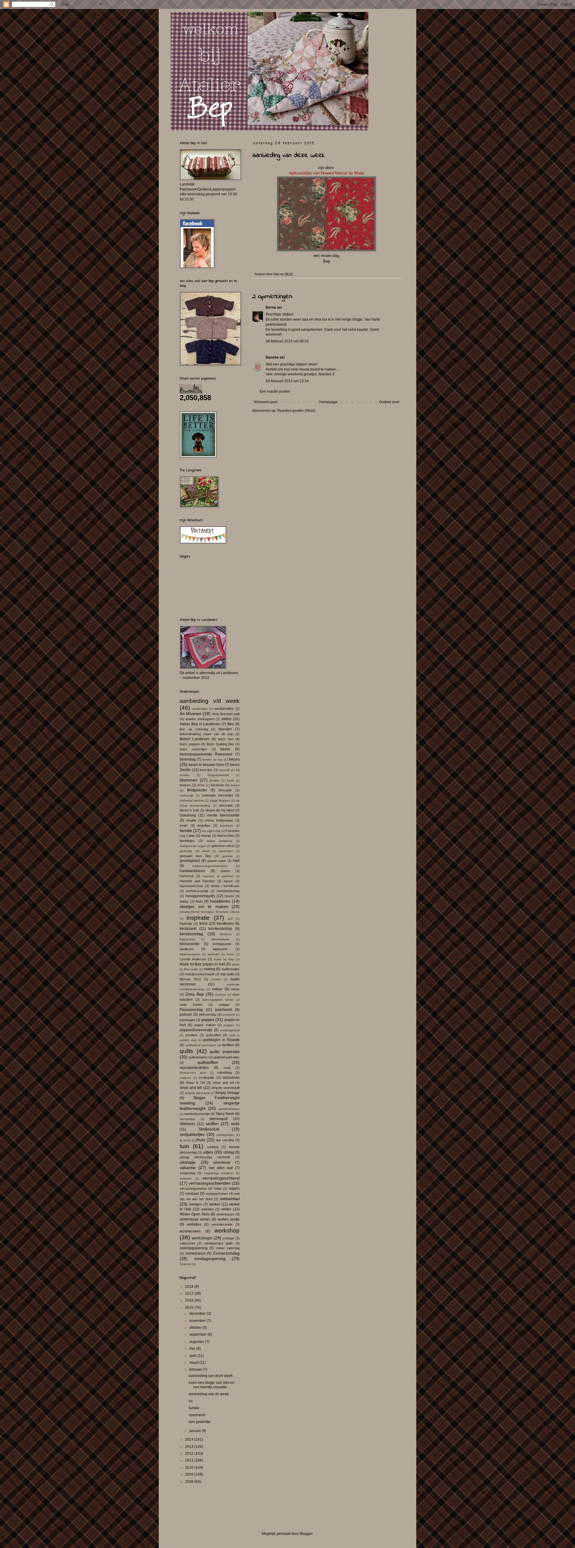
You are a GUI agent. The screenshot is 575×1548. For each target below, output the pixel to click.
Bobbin (215, 780)
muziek (216, 979)
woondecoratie (222, 1224)
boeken (185, 785)
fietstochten (225, 835)
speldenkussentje (197, 1114)
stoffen (212, 1123)
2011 (189, 1460)
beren (225, 749)
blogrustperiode (218, 775)
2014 (189, 1439)
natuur (217, 989)
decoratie (226, 805)
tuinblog (212, 1147)
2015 (189, 1307)
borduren (217, 785)
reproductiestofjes (194, 1068)
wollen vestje (229, 1219)
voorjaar (192, 1194)
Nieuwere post (265, 402)
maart (194, 1362)
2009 (189, 1474)
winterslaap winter (195, 1219)
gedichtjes (226, 851)
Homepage (328, 402)
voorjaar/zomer (217, 1193)
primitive (191, 1035)
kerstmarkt (188, 929)
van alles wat (221, 1168)
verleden (186, 1178)
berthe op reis (213, 759)
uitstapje (188, 1162)
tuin (184, 1146)
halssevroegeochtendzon (210, 866)
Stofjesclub (209, 1129)
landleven (186, 949)
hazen (228, 881)
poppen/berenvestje (196, 1030)
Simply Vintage (227, 1093)
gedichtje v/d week (195, 851)
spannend (197, 1415)
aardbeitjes (200, 708)
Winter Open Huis (194, 1214)
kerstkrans (225, 923)
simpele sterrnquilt (197, 1093)
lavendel (214, 954)
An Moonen (191, 713)
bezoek (225, 770)
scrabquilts (206, 1077)
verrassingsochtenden (210, 1183)
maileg (209, 969)
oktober (195, 1327)
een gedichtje (200, 1422)
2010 (189, 1467)
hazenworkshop (191, 886)
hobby (184, 901)
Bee (230, 724)
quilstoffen (213, 1035)
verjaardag (187, 1173)
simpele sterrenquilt (225, 1088)
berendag (188, 759)
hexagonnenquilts (200, 896)
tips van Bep (225, 1140)
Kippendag (187, 939)
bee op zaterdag (194, 729)
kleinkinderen (220, 939)
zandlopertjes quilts (218, 1243)
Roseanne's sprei (193, 1072)
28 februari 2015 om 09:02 (287, 341)
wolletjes (194, 1224)
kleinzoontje (189, 944)
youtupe (228, 1238)
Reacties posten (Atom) (296, 411)
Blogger (306, 1534)
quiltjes (228, 1045)
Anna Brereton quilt (226, 714)
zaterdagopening (194, 1248)
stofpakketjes (192, 1134)
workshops (202, 1237)
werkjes (195, 1204)
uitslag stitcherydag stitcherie (205, 1157)
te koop (185, 1140)
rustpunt (185, 1077)
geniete (227, 856)
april (193, 1356)
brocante (225, 790)
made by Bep (224, 959)
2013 (189, 1447)
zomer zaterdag (228, 1248)
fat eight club (211, 831)
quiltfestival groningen (200, 1045)
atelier (226, 719)
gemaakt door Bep (195, 856)
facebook (226, 825)
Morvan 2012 (190, 979)
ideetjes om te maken (204, 906)
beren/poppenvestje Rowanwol (206, 754)
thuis (200, 1139)
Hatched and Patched (197, 881)
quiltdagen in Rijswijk (221, 1040)
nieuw (235, 989)
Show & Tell (195, 1082)
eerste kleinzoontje (223, 815)
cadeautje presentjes (217, 795)
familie (186, 830)
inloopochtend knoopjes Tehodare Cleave (210, 911)
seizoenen (231, 1077)
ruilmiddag (224, 1072)
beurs (234, 759)
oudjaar (224, 1004)
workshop (227, 1230)
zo (191, 1401)
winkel (214, 1204)
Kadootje (186, 923)
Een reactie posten (275, 391)
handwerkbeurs (192, 871)
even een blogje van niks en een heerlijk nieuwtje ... (211, 1385)
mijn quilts (227, 974)
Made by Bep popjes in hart (202, 964)
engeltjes (203, 825)
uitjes (208, 1152)
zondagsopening (210, 1258)
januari (195, 1431)
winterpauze (225, 1214)
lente (230, 954)
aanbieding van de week (209, 1394)
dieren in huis (189, 810)
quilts (186, 1051)
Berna (271, 307)
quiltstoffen (207, 1062)
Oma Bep (194, 994)
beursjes (206, 770)
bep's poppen (190, 744)
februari (196, 1369)
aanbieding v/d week (210, 701)
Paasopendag (191, 1010)
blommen (188, 780)
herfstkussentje (197, 891)
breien (235, 785)
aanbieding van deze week (211, 1376)
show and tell (223, 1082)
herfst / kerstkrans (225, 886)
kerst (203, 923)
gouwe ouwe (216, 861)
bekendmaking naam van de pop (206, 734)
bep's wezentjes (193, 749)
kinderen (226, 934)
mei (192, 1348)
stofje (235, 1124)
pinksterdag (207, 1014)
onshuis (220, 994)
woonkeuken (190, 1231)
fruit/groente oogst (192, 846)
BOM (200, 785)
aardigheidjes (224, 708)
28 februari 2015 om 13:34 (287, 381)
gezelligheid (190, 861)
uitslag (228, 1152)
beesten (225, 729)
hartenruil (186, 876)
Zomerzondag (226, 1253)
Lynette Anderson (193, 959)
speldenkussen (229, 1108)
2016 (189, 1300)
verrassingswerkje (193, 1188)
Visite (218, 1188)
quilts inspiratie (225, 1051)
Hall (236, 861)
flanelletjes (187, 840)
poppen (228, 1025)
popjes (208, 1019)
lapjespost (220, 949)
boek (230, 780)
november (198, 1321)
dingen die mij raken (219, 810)
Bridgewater (197, 790)
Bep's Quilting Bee (220, 744)
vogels (234, 1188)
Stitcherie (187, 1124)
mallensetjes (231, 969)
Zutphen (185, 1264)
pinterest (229, 1014)
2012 (189, 1453)
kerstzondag (191, 933)
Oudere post (389, 402)
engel (183, 825)
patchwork (223, 1010)
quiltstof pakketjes (227, 1057)
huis (199, 901)
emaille (191, 820)
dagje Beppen (220, 800)
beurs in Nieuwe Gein (206, 765)
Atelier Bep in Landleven (200, 724)
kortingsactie (222, 944)
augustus (197, 1342)
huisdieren (220, 901)
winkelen (207, 1209)
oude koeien (191, 1004)
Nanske (272, 357)
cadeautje (186, 795)
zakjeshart (187, 1243)
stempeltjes (187, 1119)
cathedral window (192, 800)
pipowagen (187, 1020)
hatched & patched (218, 876)
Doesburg (188, 815)
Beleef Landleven (195, 739)
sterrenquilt (218, 1119)
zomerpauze (195, 1253)
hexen (229, 896)
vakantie (188, 1167)
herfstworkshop (228, 891)
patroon (186, 1014)
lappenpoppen (190, 954)
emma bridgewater (219, 820)
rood (227, 1067)
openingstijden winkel (218, 999)
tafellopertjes (225, 1134)
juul (230, 918)
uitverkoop (221, 1162)
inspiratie (198, 918)
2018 (189, 1287)
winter (226, 1209)
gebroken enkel (222, 846)
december (198, 1313)
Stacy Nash (225, 1114)
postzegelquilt (230, 1030)
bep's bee (225, 739)
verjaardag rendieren (219, 1173)
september (198, 1334)
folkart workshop (219, 840)
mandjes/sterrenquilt (199, 974)
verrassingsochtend (221, 1178)
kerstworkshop (220, 929)
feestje (206, 835)
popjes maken (204, 1025)
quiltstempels (198, 1057)
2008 (189, 1482)
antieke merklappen (199, 719)
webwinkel (230, 1198)
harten (225, 871)
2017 (189, 1293)
